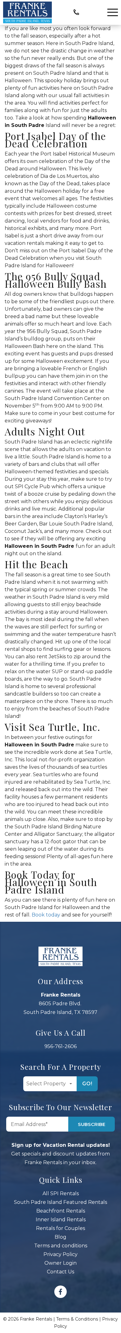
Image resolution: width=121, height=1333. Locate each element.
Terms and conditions (60, 1246)
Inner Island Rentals (61, 1220)
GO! (87, 1084)
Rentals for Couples (60, 1228)
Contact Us (60, 1272)
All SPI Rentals (61, 1193)
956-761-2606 (60, 1046)
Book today (46, 915)
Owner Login (60, 1263)
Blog (60, 1237)
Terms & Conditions (77, 1319)
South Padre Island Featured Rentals (60, 1202)
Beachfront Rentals (60, 1211)
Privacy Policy (60, 1254)
